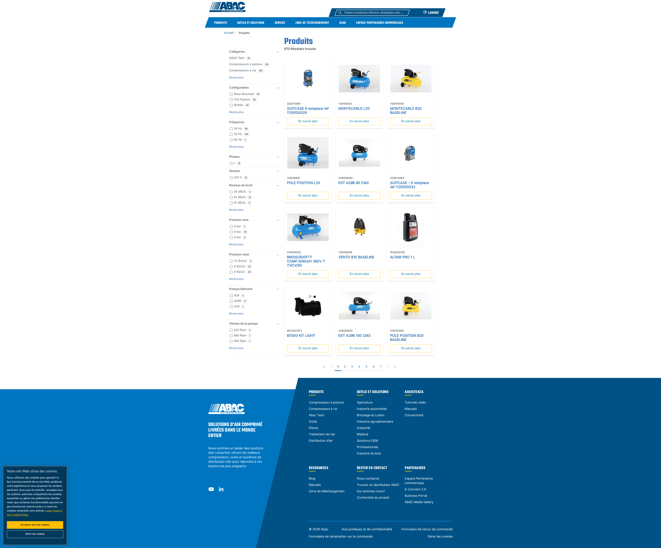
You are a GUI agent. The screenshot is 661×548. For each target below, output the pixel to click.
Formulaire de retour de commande (427, 529)
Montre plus (236, 77)
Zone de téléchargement (312, 22)
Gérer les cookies (440, 536)
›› (395, 366)
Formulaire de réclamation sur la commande (341, 536)
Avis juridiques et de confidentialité (367, 529)
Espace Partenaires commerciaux (379, 22)
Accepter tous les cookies (35, 525)
